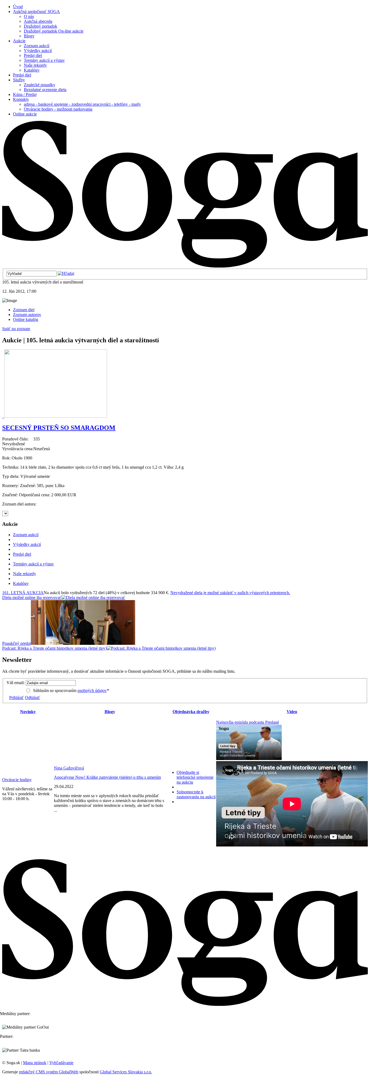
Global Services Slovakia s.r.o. (126, 1072)
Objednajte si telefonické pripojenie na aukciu (195, 777)
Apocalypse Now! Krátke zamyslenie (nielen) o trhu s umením (107, 777)
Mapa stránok (34, 1062)
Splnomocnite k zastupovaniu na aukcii (196, 794)
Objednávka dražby (191, 711)
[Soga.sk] (185, 266)
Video (292, 711)
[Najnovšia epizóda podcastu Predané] (249, 758)
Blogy (110, 711)
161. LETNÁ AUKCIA (23, 592)
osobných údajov (92, 690)
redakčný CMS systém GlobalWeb (48, 1072)
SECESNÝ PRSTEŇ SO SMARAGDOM (58, 427)
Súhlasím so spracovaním (71, 690)
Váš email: (16, 682)
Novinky (28, 711)
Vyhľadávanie (61, 1062)
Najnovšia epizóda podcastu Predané (247, 722)
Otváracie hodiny (17, 779)
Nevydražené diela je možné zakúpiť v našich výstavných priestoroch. (230, 592)
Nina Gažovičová (69, 768)
